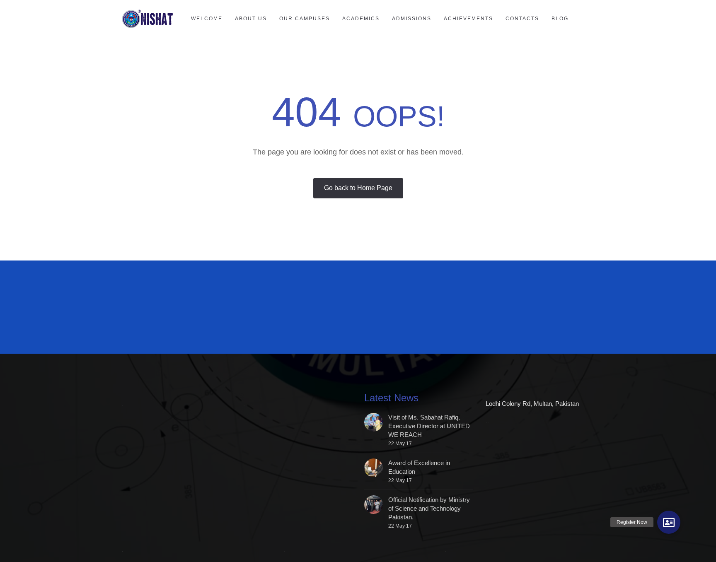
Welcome (207, 19)
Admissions (411, 19)
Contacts (522, 19)
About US (251, 19)
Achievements (468, 19)
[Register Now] (668, 522)
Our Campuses (304, 19)
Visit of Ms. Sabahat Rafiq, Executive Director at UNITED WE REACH (429, 426)
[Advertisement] (323, 312)
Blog (560, 19)
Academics (361, 19)
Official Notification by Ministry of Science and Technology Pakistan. (429, 508)
